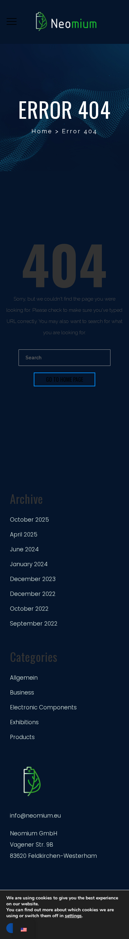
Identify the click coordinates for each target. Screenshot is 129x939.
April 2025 (23, 534)
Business (22, 692)
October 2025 (29, 520)
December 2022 (33, 594)
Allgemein (24, 678)
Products (22, 737)
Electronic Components (43, 707)
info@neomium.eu (35, 816)
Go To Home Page (64, 379)
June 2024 (24, 549)
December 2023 (33, 579)
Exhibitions (24, 722)
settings (73, 916)
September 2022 (34, 624)
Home (42, 131)
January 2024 (29, 564)
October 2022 (29, 609)
